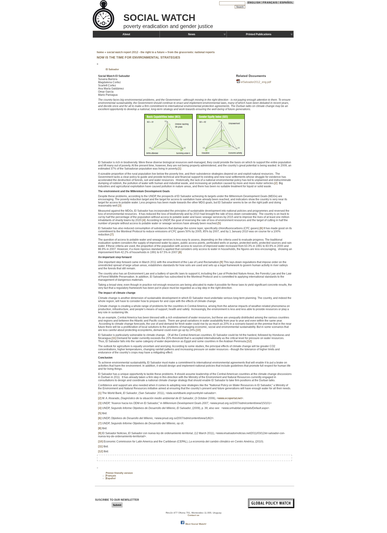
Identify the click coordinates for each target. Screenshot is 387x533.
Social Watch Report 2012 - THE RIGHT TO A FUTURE (136, 52)
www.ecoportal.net (230, 398)
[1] (179, 168)
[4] (144, 220)
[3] (119, 205)
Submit (117, 505)
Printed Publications (258, 34)
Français (270, 2)
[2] (275, 183)
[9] (221, 262)
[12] (249, 341)
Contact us (193, 515)
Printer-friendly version (119, 473)
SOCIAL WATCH (159, 17)
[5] (219, 223)
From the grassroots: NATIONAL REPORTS (191, 52)
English (254, 2)
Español (286, 2)
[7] (112, 234)
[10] (198, 330)
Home (100, 52)
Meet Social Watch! (195, 524)
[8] (180, 252)
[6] (261, 228)
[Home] (104, 29)
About (126, 34)
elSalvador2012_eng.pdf (256, 82)
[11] (114, 338)
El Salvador (112, 69)
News (191, 34)
